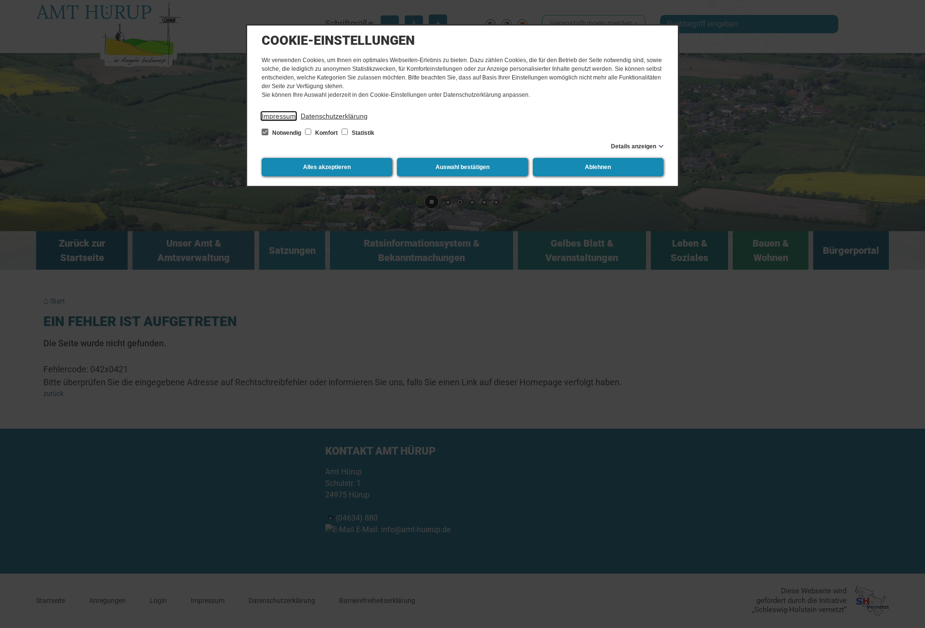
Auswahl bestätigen (462, 167)
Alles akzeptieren (327, 167)
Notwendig (287, 133)
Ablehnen (598, 167)
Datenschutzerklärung (334, 116)
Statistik (362, 133)
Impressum (279, 116)
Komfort (326, 133)
